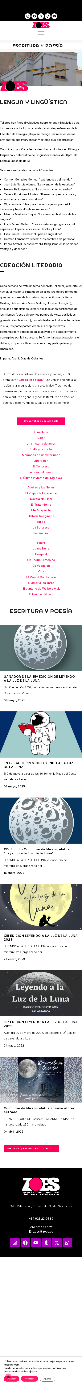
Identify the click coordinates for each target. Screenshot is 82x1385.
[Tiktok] (48, 16)
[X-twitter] (41, 16)
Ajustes (47, 1378)
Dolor (41, 438)
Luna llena (41, 432)
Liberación (41, 460)
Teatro (41, 543)
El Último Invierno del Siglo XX (41, 478)
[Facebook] (34, 16)
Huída (41, 522)
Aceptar (11, 1378)
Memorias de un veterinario (41, 455)
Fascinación (41, 533)
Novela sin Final (41, 499)
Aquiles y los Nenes (41, 487)
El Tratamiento (41, 504)
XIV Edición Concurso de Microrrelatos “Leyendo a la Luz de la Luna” (36, 851)
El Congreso (41, 466)
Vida (41, 571)
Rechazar (29, 1378)
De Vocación (41, 565)
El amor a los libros (41, 583)
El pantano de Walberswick (41, 588)
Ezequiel (41, 554)
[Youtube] (54, 16)
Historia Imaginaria (41, 516)
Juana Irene (41, 548)
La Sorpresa (41, 527)
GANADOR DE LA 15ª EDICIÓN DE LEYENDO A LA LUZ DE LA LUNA (39, 678)
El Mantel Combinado (41, 577)
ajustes (33, 1371)
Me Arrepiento (41, 510)
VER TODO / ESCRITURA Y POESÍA (28, 1148)
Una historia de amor (41, 443)
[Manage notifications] (8, 1377)
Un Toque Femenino (41, 560)
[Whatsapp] (67, 1242)
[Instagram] (28, 16)
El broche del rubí (41, 594)
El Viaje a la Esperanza (41, 493)
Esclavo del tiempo (41, 472)
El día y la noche (41, 449)
